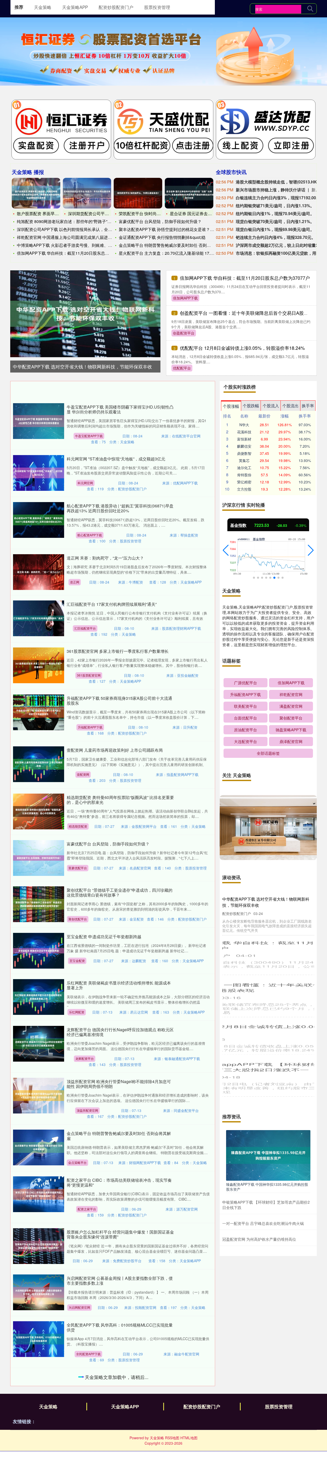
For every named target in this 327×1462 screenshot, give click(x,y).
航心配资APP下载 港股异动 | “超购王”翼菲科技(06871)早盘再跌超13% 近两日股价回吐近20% (120, 508)
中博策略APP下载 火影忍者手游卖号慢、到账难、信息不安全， (75, 245)
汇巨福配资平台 (85, 628)
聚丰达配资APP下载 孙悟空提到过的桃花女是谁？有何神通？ (174, 229)
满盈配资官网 (290, 706)
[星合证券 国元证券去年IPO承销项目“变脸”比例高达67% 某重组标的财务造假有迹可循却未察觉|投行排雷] (189, 193)
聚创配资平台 (290, 718)
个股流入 (271, 406)
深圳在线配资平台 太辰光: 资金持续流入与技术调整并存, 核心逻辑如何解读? (120, 1379)
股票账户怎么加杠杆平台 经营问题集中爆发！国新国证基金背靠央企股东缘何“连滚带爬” (120, 1234)
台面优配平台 (245, 718)
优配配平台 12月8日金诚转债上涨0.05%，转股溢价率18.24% (242, 347)
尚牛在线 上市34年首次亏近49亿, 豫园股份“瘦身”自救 (115, 1429)
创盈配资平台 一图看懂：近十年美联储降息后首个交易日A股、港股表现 (253, 312)
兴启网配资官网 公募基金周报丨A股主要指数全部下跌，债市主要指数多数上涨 (120, 1280)
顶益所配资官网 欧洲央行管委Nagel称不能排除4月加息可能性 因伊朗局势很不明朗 (119, 1083)
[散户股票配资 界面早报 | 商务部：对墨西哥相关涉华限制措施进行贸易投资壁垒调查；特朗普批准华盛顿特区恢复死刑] (36, 193)
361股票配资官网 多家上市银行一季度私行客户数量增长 (118, 651)
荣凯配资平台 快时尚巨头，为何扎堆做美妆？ (160, 213)
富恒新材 (244, 439)
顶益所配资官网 (87, 1110)
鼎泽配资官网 (290, 741)
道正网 (74, 582)
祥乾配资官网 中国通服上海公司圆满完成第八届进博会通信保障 (74, 237)
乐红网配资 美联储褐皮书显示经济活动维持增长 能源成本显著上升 (119, 985)
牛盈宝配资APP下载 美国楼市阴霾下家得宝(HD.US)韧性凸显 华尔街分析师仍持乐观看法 (120, 409)
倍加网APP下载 (185, 297)
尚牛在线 (75, 1453)
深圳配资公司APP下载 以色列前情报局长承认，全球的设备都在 (75, 229)
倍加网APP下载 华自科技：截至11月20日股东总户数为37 (69, 253)
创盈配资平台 (183, 332)
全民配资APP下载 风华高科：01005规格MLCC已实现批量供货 (120, 1327)
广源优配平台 (245, 682)
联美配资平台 (245, 706)
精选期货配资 (78, 826)
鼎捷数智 (244, 453)
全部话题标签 (268, 753)
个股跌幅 (251, 406)
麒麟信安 (244, 446)
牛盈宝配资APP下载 (89, 436)
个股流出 (290, 406)
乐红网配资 (76, 1012)
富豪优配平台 (77, 868)
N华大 (244, 424)
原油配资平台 (245, 729)
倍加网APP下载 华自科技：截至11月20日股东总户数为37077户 (245, 277)
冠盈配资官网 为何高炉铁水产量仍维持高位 (259, 1239)
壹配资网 (83, 774)
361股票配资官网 (89, 675)
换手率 (308, 406)
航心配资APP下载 (89, 535)
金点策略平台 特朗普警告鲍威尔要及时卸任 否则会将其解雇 (173, 245)
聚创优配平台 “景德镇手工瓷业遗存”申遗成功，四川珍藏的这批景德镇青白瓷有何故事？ (119, 892)
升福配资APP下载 (90, 727)
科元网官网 (85, 483)
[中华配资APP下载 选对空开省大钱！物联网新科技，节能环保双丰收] (85, 313)
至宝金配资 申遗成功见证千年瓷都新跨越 (104, 936)
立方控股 (244, 489)
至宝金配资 (77, 960)
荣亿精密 (244, 481)
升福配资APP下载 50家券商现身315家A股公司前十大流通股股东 (119, 700)
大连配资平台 (245, 741)
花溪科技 (244, 431)
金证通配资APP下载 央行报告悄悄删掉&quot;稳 (162, 237)
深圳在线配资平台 (88, 1405)
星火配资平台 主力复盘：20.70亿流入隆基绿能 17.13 (167, 253)
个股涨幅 (231, 406)
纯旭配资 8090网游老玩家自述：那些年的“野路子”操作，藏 (70, 221)
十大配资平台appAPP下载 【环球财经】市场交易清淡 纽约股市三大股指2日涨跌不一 (267, 1066)
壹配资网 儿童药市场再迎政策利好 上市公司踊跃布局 (115, 750)
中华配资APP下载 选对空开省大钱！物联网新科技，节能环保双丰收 (82, 366)
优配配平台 (182, 367)
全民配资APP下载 (88, 1354)
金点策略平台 (77, 1162)
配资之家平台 (87, 1209)
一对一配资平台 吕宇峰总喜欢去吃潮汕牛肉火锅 (263, 1223)
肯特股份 (244, 474)
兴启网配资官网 (79, 1307)
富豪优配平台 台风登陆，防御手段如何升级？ (160, 221)
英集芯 (244, 460)
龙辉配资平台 (84, 1058)
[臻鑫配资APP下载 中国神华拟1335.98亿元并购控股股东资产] (268, 1154)
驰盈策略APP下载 (291, 729)
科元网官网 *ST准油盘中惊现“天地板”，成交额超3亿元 (116, 459)
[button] (225, 550)
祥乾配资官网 (290, 694)
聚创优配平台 (77, 919)
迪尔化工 (244, 467)
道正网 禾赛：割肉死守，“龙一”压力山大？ (105, 558)
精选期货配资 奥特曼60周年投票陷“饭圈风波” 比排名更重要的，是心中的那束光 (120, 799)
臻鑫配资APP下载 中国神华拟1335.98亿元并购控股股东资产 (267, 1186)
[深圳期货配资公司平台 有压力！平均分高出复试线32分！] (87, 193)
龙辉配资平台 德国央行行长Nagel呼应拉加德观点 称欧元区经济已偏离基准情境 (120, 1032)
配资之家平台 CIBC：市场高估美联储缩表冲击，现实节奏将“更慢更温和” (119, 1182)
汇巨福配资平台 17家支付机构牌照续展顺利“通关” (112, 604)
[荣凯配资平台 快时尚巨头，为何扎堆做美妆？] (138, 193)
